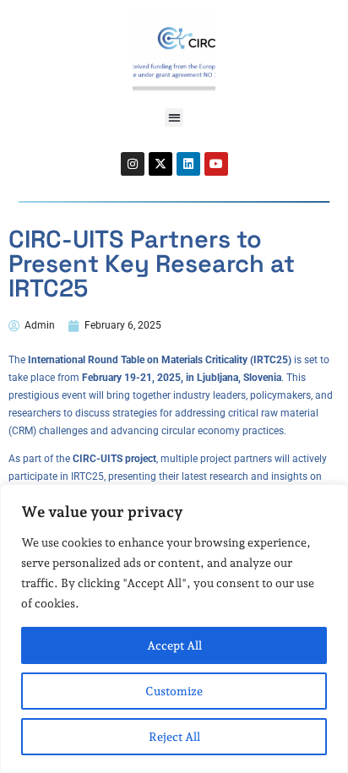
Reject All (174, 736)
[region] (174, 628)
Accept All (174, 645)
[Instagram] (132, 164)
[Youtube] (216, 164)
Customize (174, 691)
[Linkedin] (188, 164)
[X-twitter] (160, 164)
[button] (174, 118)
